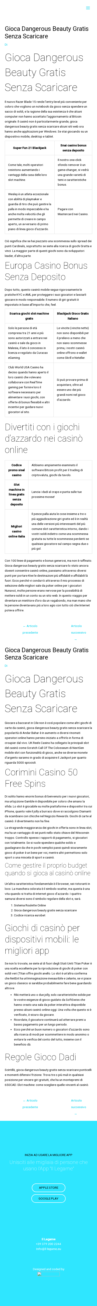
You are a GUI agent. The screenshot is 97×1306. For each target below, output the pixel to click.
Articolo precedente (30, 627)
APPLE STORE (48, 1187)
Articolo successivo (78, 627)
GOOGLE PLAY (48, 1198)
